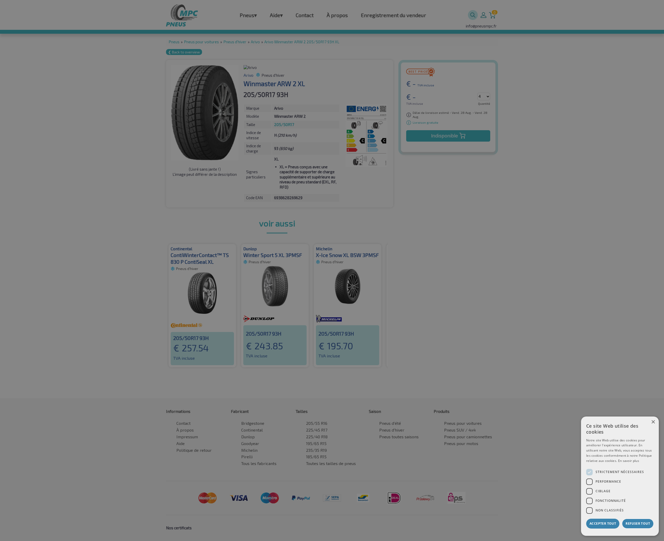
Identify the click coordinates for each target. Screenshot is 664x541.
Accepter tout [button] (603, 523)
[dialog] (620, 476)
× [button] (653, 422)
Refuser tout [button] (638, 523)
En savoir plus (628, 461)
